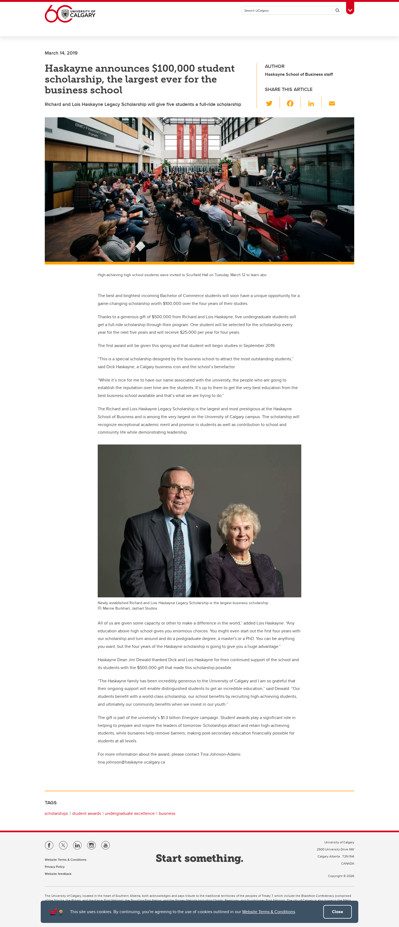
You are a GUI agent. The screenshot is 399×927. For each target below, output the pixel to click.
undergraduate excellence (130, 813)
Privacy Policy (55, 866)
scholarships (56, 813)
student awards (86, 813)
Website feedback (58, 873)
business (167, 813)
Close (337, 912)
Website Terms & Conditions (268, 912)
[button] (272, 102)
